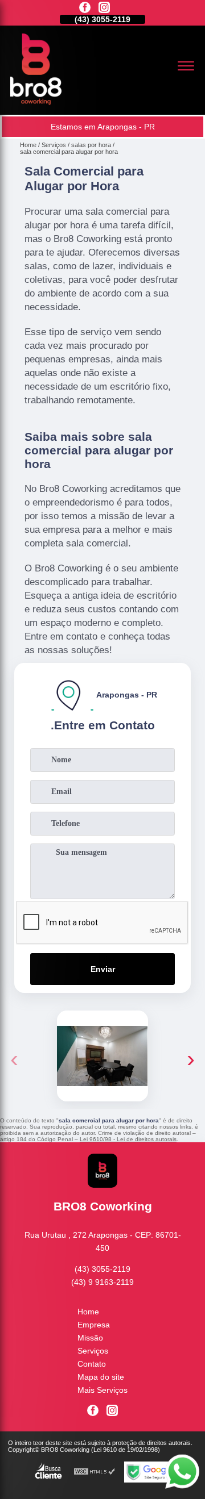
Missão (90, 1337)
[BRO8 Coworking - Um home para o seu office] (36, 102)
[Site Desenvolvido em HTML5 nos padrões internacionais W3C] (94, 1472)
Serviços (92, 1350)
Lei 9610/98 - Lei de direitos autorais (128, 1139)
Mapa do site (100, 1376)
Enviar (103, 969)
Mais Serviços (102, 1389)
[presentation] (14, 1058)
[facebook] (85, 8)
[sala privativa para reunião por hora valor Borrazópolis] (102, 1056)
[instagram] (104, 8)
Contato (91, 1363)
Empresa (93, 1324)
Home (88, 1311)
